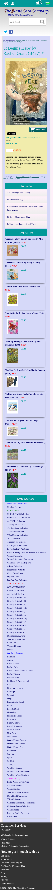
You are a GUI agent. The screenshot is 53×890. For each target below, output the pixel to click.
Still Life (11, 761)
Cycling (10, 695)
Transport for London (16, 542)
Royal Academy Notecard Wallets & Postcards (26, 552)
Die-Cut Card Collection (17, 580)
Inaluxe (10, 650)
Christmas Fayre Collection (18, 806)
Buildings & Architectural (18, 681)
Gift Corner (12, 817)
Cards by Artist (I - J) (16, 611)
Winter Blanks (13, 810)
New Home (12, 737)
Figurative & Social (15, 702)
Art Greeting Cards (9, 40)
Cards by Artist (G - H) (17, 608)
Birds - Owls (12, 667)
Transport (11, 764)
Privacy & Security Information (15, 846)
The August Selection (16, 524)
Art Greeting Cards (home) (18, 193)
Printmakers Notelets (16, 570)
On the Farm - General (16, 740)
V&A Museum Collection (17, 535)
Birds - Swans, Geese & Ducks (20, 671)
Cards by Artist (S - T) (16, 629)
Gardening (11, 712)
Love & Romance (14, 726)
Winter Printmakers (15, 556)
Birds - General (13, 664)
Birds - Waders (13, 674)
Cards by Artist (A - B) (16, 598)
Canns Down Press (15, 573)
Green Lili (11, 643)
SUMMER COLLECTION (18, 518)
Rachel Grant (35, 40)
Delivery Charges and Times (19, 217)
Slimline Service (14, 507)
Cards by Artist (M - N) (17, 618)
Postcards (11, 657)
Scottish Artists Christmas (18, 792)
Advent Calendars (14, 566)
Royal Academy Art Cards (18, 549)
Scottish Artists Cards (16, 639)
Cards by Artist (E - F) (16, 605)
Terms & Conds (8, 839)
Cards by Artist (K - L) (16, 615)
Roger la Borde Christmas (18, 813)
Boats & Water (13, 677)
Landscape (11, 719)
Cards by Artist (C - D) (16, 601)
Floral (9, 705)
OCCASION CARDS (16, 587)
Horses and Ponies (14, 716)
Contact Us (6, 830)
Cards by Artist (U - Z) (16, 632)
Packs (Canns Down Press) (18, 782)
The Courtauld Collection (17, 528)
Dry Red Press (13, 577)
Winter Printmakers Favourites (20, 559)
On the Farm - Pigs (15, 747)
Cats (9, 684)
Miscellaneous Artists (16, 636)
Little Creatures (13, 723)
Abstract (10, 660)
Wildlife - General (14, 768)
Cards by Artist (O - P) (16, 622)
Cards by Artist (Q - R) (23, 40)
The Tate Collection (15, 531)
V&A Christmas (13, 799)
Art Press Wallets (14, 785)
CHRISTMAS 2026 (15, 590)
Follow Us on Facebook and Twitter (22, 224)
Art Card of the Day (15, 594)
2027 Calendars (13, 538)
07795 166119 (6, 859)
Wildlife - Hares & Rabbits (18, 771)
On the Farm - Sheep (16, 744)
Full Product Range (15, 200)
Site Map (6, 843)
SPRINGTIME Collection (18, 514)
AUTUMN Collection (16, 521)
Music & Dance (13, 730)
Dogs (9, 698)
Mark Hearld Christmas (17, 796)
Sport (9, 758)
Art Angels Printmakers (17, 545)
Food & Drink (13, 709)
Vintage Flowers (14, 646)
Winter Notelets (13, 789)
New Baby (11, 733)
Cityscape (11, 691)
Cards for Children (15, 688)
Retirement (11, 751)
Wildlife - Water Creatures (18, 775)
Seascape (11, 754)
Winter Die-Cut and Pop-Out (19, 563)
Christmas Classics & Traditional (21, 803)
